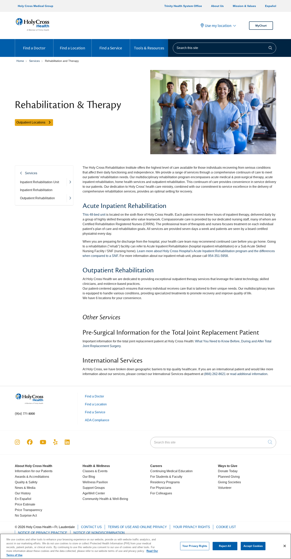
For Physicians (160, 487)
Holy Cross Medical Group (35, 6)
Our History (23, 493)
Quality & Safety (26, 482)
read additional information (248, 374)
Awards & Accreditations (32, 476)
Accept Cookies (253, 546)
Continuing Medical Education (171, 471)
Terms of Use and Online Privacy (137, 527)
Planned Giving (229, 476)
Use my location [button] (218, 26)
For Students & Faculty (166, 476)
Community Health (96, 499)
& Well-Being (118, 499)
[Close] (284, 546)
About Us (217, 6)
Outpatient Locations (31, 122)
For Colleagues (161, 493)
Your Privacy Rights (191, 527)
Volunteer (224, 487)
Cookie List (226, 527)
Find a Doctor (34, 47)
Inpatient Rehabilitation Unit (39, 182)
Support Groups (94, 487)
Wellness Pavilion (95, 482)
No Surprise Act (26, 515)
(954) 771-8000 (25, 414)
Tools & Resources (149, 47)
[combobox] (224, 48)
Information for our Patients (33, 471)
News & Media (25, 487)
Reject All (225, 546)
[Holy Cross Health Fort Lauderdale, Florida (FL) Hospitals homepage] (32, 31)
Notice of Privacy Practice (42, 532)
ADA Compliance (97, 420)
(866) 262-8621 (215, 374)
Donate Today (228, 471)
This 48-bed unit (94, 214)
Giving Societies (229, 482)
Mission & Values (244, 6)
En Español (23, 499)
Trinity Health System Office (183, 6)
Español (270, 6)
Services (31, 173)
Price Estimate (25, 504)
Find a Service (110, 47)
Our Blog (89, 476)
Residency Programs (165, 482)
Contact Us (91, 527)
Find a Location (72, 47)
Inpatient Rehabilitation (36, 190)
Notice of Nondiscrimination (99, 532)
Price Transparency (28, 510)
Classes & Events (95, 471)
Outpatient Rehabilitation (37, 198)
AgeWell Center (94, 493)
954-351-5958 (218, 255)
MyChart (261, 25)
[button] (70, 182)
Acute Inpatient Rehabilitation (124, 206)
